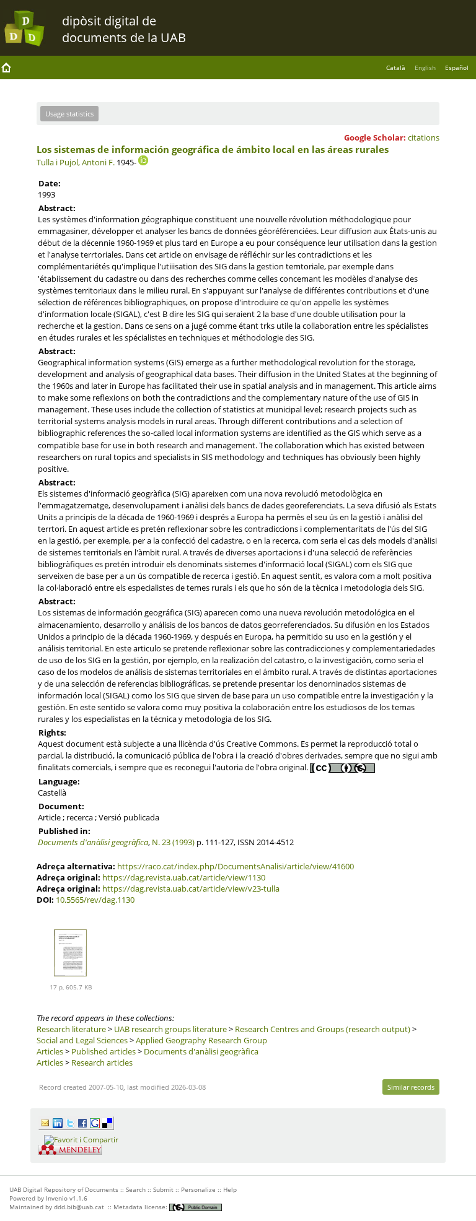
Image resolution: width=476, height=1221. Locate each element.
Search (136, 1189)
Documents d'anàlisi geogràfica (93, 842)
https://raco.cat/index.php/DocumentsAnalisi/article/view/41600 (235, 866)
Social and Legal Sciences (83, 1040)
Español (457, 67)
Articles (50, 1051)
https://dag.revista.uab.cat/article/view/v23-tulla (191, 888)
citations (423, 137)
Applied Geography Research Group (201, 1040)
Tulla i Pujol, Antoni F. (76, 162)
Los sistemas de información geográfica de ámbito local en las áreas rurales (213, 149)
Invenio (57, 1198)
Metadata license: (141, 1206)
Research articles (102, 1062)
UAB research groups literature (170, 1029)
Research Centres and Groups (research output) (322, 1029)
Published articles (103, 1051)
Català (395, 67)
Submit (163, 1189)
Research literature (71, 1029)
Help (230, 1189)
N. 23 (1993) (173, 842)
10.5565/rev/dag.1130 (95, 899)
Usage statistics (69, 113)
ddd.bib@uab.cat (79, 1206)
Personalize (198, 1189)
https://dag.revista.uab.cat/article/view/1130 (183, 877)
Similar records (410, 1087)
